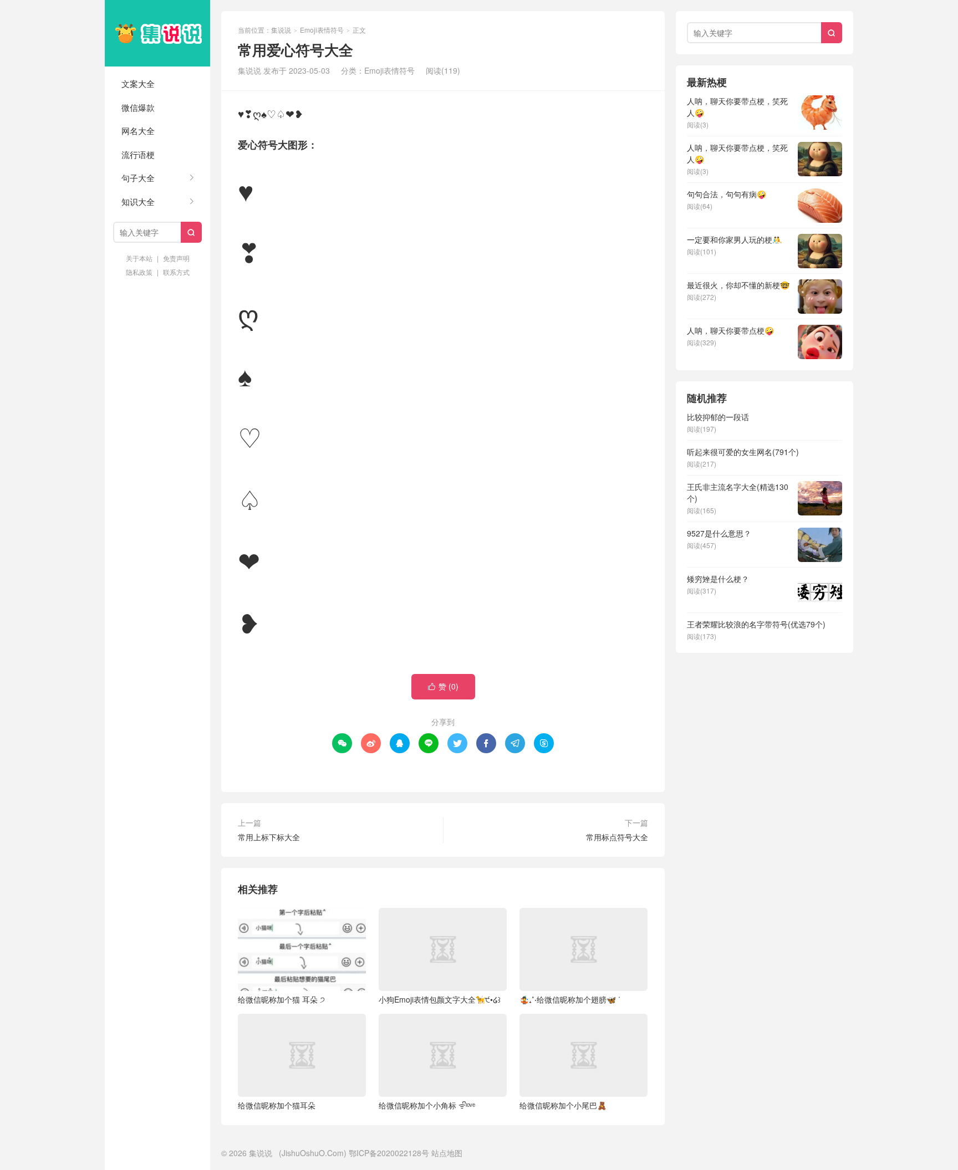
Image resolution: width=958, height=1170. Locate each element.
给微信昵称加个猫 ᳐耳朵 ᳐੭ (281, 999)
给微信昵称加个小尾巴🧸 (563, 1105)
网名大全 (138, 130)
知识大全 (138, 201)
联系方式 (176, 272)
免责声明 (176, 258)
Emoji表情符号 (322, 29)
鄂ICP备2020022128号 (389, 1152)
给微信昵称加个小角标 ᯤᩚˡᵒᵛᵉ (427, 1105)
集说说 (157, 33)
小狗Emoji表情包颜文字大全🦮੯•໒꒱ (440, 999)
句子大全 (138, 177)
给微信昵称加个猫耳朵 (276, 1105)
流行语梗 (138, 154)
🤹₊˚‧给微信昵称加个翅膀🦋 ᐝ (569, 999)
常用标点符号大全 (617, 836)
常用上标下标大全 (269, 836)
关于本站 (139, 258)
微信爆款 (138, 107)
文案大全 (138, 83)
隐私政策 (139, 272)
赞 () (443, 686)
